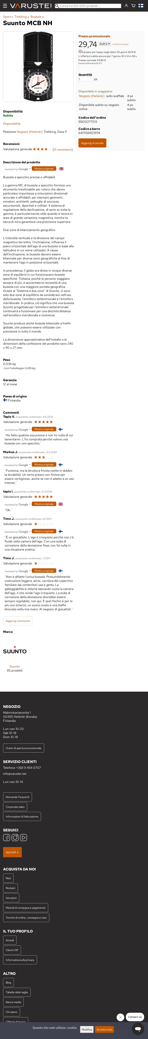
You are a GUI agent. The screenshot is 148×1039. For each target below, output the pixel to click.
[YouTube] (23, 838)
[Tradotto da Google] (16, 169)
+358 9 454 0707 (28, 768)
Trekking (22, 17)
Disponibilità (11, 124)
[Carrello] (133, 5)
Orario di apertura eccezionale (23, 748)
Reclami (10, 888)
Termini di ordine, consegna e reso (26, 917)
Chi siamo (11, 1012)
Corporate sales (15, 807)
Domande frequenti (17, 797)
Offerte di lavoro (15, 1022)
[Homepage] (32, 5)
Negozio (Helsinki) (91, 96)
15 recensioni (62, 149)
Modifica (87, 1029)
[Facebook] (6, 838)
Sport (8, 17)
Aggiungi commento (18, 621)
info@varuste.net (14, 774)
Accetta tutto (104, 1029)
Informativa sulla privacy (20, 960)
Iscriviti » (12, 852)
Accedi (10, 940)
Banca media (13, 1002)
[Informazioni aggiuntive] (80, 52)
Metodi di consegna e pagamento (25, 907)
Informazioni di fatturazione (22, 816)
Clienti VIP (12, 950)
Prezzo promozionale (94, 36)
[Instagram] (15, 838)
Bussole (37, 17)
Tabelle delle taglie (17, 992)
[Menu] (5, 6)
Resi (8, 878)
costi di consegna (120, 44)
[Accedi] (126, 5)
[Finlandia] (142, 5)
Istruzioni (11, 898)
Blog (8, 982)
